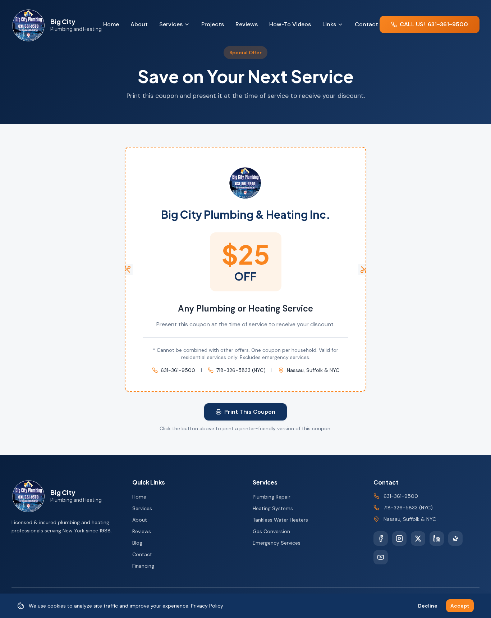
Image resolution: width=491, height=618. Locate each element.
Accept (459, 606)
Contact (366, 24)
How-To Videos (290, 24)
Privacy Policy (207, 606)
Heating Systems (273, 508)
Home (111, 24)
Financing (143, 566)
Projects (212, 24)
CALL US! (434, 24)
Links (329, 24)
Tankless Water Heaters (280, 520)
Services (171, 24)
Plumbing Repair (271, 497)
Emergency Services (276, 543)
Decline (427, 606)
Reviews (246, 24)
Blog (137, 543)
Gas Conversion (271, 531)
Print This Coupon (249, 411)
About (139, 24)
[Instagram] (399, 538)
